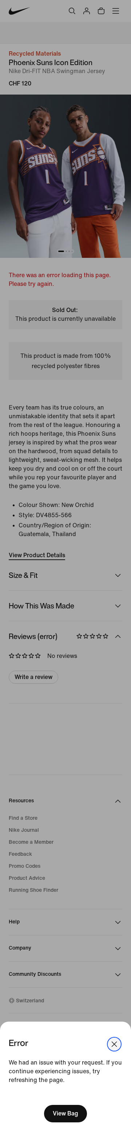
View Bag (65, 1113)
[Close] (114, 1044)
